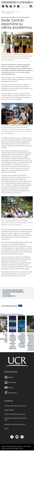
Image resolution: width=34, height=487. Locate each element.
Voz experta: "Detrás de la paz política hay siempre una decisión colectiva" (12, 341)
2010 (13, 11)
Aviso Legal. (27, 446)
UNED (15, 235)
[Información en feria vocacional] (17, 113)
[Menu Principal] (31, 6)
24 (19, 11)
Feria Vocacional (17, 72)
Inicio (3, 11)
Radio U (17, 252)
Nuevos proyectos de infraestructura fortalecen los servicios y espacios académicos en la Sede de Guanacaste (23, 340)
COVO (26, 263)
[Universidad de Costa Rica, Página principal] (17, 2)
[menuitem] (9, 377)
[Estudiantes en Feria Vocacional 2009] (17, 207)
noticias (9, 11)
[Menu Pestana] (18, 6)
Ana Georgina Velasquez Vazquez (12, 290)
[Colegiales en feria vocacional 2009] (17, 42)
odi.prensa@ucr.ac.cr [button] (8, 295)
